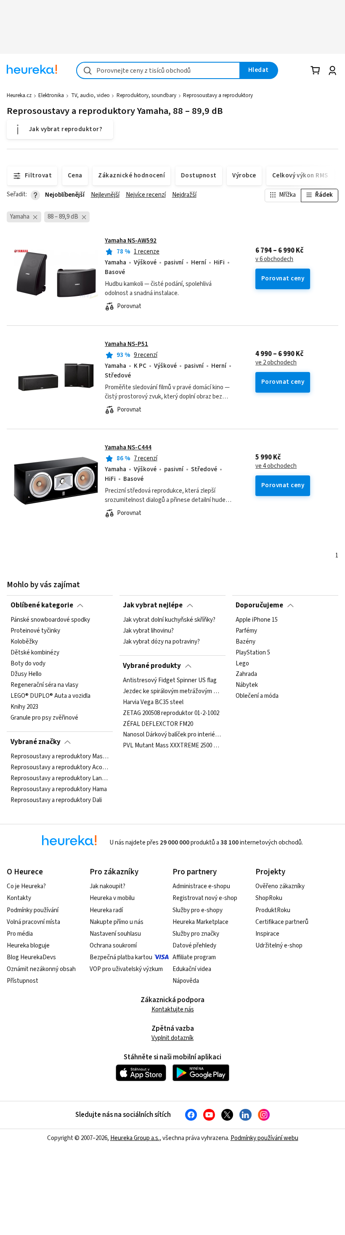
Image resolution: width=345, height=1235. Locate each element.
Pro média (20, 933)
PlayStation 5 (253, 653)
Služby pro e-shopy (197, 910)
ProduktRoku (272, 910)
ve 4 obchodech (276, 466)
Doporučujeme (259, 605)
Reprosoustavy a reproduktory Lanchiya (60, 778)
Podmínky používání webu (264, 1138)
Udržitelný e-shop (279, 945)
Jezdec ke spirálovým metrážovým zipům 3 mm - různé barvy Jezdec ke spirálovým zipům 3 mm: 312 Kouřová (172, 691)
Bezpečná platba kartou (121, 957)
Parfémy (246, 631)
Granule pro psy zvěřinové (44, 718)
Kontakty (19, 898)
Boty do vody (28, 664)
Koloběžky (24, 642)
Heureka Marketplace (200, 922)
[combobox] (158, 70)
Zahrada (246, 674)
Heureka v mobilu (112, 898)
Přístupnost (22, 980)
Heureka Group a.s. (134, 1138)
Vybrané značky (36, 742)
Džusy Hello (26, 674)
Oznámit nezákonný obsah (41, 969)
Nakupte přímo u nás (116, 922)
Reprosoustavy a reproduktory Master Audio (60, 756)
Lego (242, 664)
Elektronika (51, 95)
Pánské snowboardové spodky (50, 620)
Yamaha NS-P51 (126, 344)
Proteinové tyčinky (35, 631)
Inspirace (267, 933)
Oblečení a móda (257, 696)
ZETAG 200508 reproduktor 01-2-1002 (171, 713)
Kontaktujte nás (172, 1009)
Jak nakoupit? (107, 886)
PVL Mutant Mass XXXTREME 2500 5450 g (172, 746)
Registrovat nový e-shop (204, 898)
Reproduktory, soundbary (146, 95)
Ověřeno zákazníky (280, 886)
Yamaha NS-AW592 (131, 240)
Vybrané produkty (152, 666)
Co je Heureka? (26, 886)
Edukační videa (191, 969)
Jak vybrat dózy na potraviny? (161, 642)
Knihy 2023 (24, 707)
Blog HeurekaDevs (31, 957)
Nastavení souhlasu (115, 933)
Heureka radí (106, 910)
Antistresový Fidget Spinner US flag (170, 680)
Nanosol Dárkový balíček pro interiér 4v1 (172, 735)
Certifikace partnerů (281, 922)
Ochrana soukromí (113, 945)
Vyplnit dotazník (172, 1038)
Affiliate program (194, 957)
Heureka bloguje (28, 945)
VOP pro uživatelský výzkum (126, 969)
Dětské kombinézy (35, 653)
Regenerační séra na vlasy (44, 685)
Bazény (245, 642)
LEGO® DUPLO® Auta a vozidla (50, 696)
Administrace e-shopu (201, 886)
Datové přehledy (194, 945)
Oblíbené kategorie (42, 605)
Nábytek (247, 685)
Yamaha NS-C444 (128, 447)
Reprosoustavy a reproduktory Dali (56, 800)
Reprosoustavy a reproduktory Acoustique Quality (60, 767)
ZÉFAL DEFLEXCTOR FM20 (158, 724)
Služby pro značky (195, 933)
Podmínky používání (32, 910)
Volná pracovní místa (33, 922)
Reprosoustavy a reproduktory (218, 95)
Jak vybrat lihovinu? (148, 631)
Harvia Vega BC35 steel (153, 702)
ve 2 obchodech (276, 363)
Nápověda (185, 980)
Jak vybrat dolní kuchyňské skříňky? (169, 620)
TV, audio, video (90, 95)
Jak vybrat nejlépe (153, 605)
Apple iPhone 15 (257, 620)
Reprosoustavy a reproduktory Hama (59, 789)
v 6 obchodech (274, 259)
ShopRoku (268, 898)
